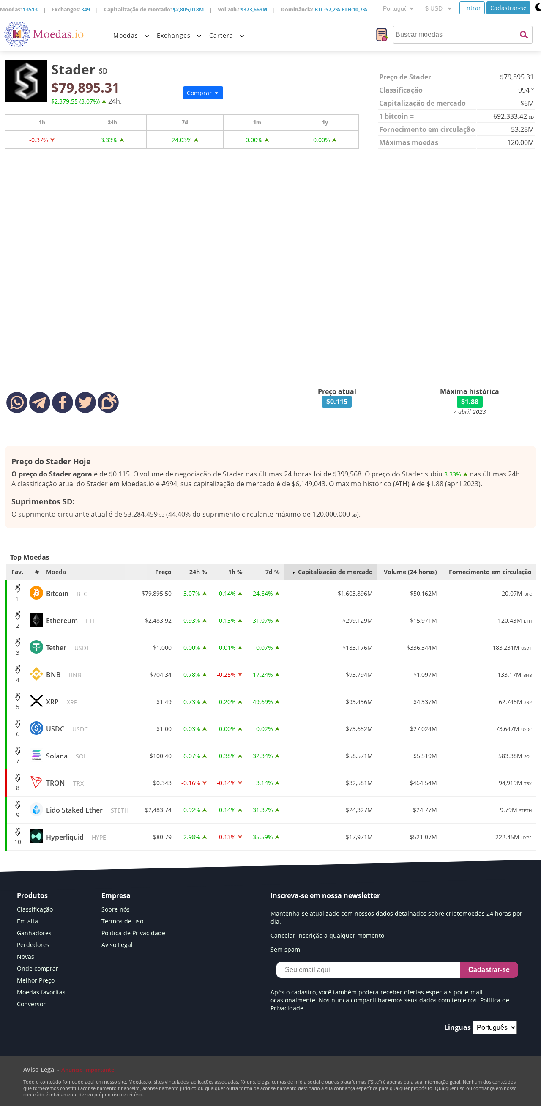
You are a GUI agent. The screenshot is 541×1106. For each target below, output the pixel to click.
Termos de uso (122, 921)
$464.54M (423, 783)
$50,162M (423, 593)
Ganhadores (34, 933)
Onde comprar (37, 968)
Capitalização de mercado (335, 572)
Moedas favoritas (41, 992)
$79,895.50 (157, 593)
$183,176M (357, 647)
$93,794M (359, 675)
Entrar (472, 8)
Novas (25, 957)
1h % (235, 572)
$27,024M (423, 729)
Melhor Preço (36, 980)
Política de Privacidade (133, 933)
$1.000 (162, 647)
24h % (198, 572)
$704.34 (161, 675)
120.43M (515, 620)
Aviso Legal (117, 945)
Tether (68, 647)
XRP (61, 701)
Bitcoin (66, 593)
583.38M (515, 756)
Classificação (35, 909)
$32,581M (359, 783)
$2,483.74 (158, 810)
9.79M (516, 810)
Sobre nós (115, 909)
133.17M (514, 675)
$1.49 (164, 702)
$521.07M (423, 837)
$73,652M (359, 729)
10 (17, 842)
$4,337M (425, 702)
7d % (272, 572)
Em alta (27, 921)
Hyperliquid (76, 837)
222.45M (513, 837)
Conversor (31, 1004)
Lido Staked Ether (87, 810)
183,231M (512, 647)
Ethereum (71, 620)
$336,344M (422, 647)
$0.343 (162, 783)
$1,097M (425, 675)
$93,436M (359, 702)
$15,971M (423, 620)
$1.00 (164, 729)
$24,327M (359, 810)
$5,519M (425, 756)
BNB (63, 674)
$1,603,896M (355, 593)
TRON (65, 783)
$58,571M (359, 756)
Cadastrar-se (508, 8)
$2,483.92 (158, 620)
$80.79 (162, 837)
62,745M (515, 702)
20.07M (517, 593)
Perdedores (33, 945)
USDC (67, 729)
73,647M (514, 729)
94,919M (515, 783)
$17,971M (359, 837)
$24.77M (425, 810)
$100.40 (161, 756)
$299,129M (357, 620)
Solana (66, 756)
